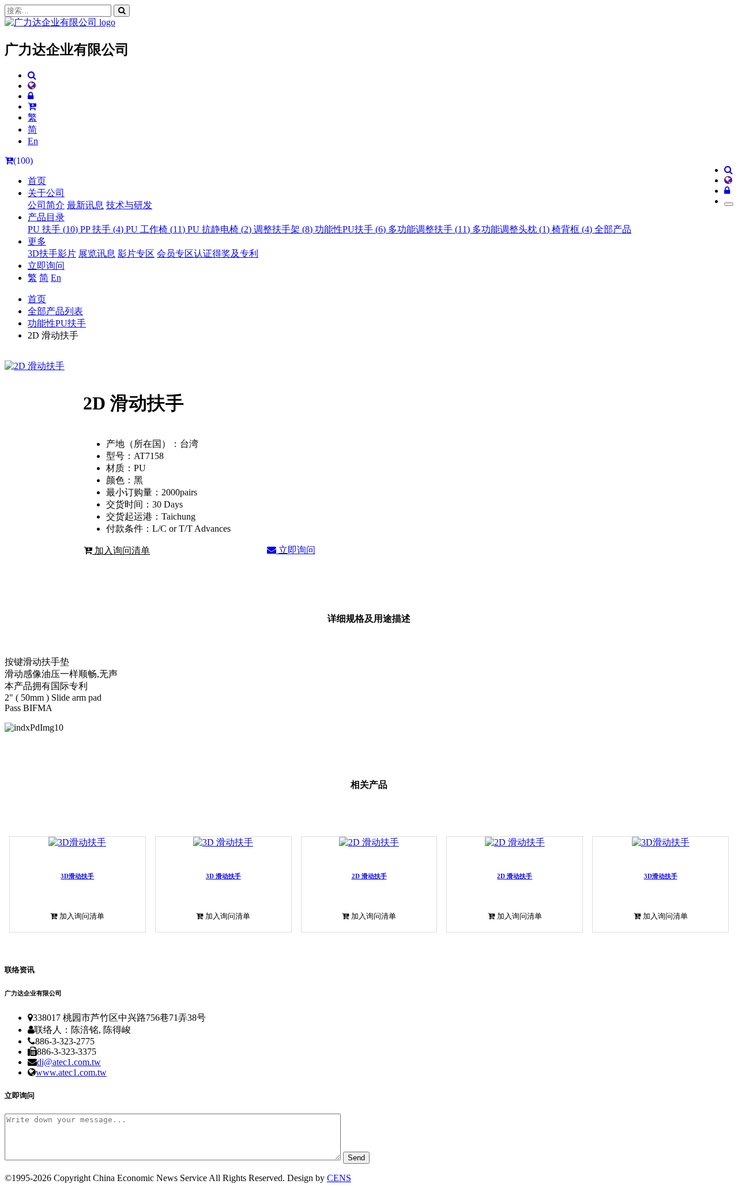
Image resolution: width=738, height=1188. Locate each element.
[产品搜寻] (32, 75)
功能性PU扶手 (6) (351, 229)
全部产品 (612, 229)
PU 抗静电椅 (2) (220, 229)
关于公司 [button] (46, 193)
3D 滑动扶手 (223, 876)
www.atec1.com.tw (71, 1072)
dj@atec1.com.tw (69, 1062)
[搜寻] (122, 11)
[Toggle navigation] (728, 204)
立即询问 (46, 265)
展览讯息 (96, 253)
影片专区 (136, 253)
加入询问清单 (121, 550)
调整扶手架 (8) (284, 229)
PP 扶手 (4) (103, 229)
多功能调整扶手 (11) (430, 229)
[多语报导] (32, 86)
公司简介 (46, 205)
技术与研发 (129, 205)
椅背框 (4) (573, 229)
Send (356, 1157)
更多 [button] (37, 241)
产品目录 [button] (46, 217)
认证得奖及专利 (226, 253)
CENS (339, 1178)
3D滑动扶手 (77, 876)
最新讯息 (85, 205)
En (33, 141)
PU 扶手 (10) (54, 229)
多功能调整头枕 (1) (512, 229)
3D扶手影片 (52, 253)
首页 (37, 181)
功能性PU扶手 (57, 323)
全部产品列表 (55, 311)
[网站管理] (30, 96)
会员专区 (175, 253)
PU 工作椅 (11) (156, 229)
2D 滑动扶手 (369, 876)
